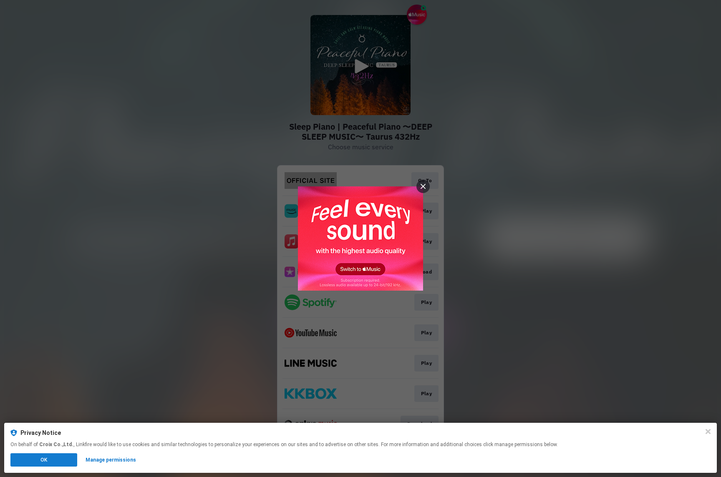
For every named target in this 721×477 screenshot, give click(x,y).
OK (43, 460)
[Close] (708, 431)
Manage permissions (111, 460)
